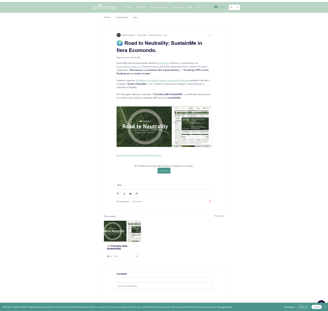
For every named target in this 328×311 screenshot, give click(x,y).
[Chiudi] (324, 307)
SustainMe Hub (122, 17)
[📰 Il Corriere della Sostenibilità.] (122, 231)
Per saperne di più (224, 307)
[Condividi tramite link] (136, 193)
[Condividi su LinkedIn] (130, 193)
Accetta (317, 307)
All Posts (107, 17)
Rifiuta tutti (303, 307)
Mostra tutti (219, 216)
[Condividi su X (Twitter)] (124, 193)
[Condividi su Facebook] (118, 193)
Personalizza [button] (290, 307)
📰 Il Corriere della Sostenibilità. (117, 247)
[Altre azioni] (209, 35)
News (135, 17)
